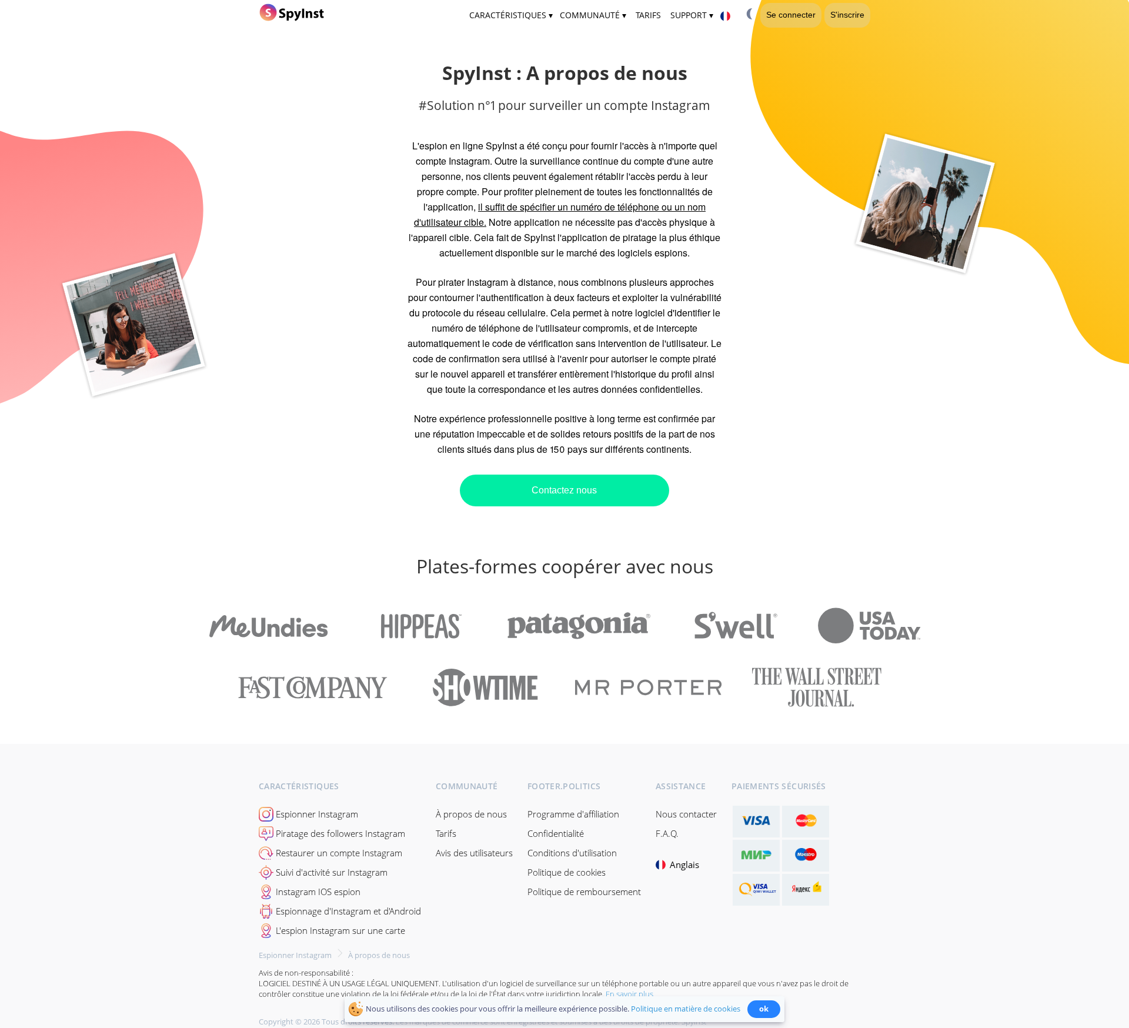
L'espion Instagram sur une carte (340, 930)
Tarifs (446, 833)
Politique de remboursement (584, 891)
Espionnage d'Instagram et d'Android (348, 911)
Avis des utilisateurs (474, 853)
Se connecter (791, 14)
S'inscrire (847, 14)
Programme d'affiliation (573, 814)
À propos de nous (471, 814)
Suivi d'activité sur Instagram (332, 872)
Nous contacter (686, 814)
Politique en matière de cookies (685, 1008)
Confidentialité (555, 833)
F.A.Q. (667, 833)
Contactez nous (564, 490)
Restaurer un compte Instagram (339, 853)
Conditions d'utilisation (572, 853)
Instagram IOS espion (318, 891)
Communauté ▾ (593, 15)
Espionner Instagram (317, 814)
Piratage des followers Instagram (340, 833)
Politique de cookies (566, 872)
